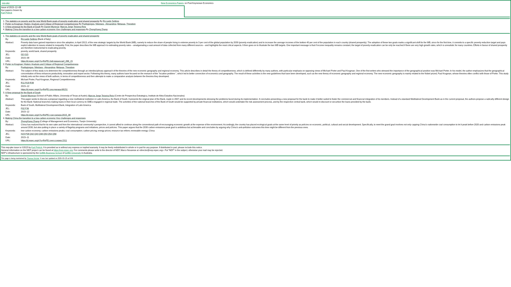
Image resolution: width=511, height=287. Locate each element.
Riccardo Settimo (111, 21)
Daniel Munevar (51, 27)
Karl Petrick (6, 13)
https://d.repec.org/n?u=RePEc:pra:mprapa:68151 (44, 89)
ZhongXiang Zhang (98, 29)
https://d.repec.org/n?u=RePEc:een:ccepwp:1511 (44, 140)
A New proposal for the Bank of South (23, 27)
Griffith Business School (50, 153)
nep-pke (6, 3)
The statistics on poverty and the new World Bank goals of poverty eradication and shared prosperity (52, 21)
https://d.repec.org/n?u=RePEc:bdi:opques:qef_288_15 (47, 61)
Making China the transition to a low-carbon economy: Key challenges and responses (45, 29)
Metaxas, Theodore (126, 24)
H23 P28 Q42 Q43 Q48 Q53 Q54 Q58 (38, 134)
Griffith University (73, 153)
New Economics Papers (172, 3)
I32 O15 (24, 54)
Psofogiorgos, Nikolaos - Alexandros (99, 24)
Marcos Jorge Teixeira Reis (73, 27)
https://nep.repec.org (63, 150)
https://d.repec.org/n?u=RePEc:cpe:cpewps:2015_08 (46, 115)
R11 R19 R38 (27, 83)
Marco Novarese (128, 150)
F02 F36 (25, 108)
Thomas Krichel (33, 158)
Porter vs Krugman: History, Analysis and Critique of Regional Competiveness (41, 24)
